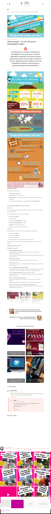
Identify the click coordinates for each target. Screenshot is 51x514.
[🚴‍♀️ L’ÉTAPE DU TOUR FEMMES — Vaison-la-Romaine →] (8, 477)
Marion (15, 400)
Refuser (30, 503)
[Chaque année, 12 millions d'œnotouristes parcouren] (8, 494)
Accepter (17, 503)
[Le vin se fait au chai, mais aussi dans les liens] (42, 494)
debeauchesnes (14, 390)
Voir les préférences (43, 503)
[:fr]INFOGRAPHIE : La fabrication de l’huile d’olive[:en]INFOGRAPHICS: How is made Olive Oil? (37, 300)
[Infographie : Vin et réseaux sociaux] (13, 295)
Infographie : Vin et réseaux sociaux (12, 299)
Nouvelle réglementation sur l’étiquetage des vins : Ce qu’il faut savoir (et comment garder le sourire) (35, 380)
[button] (49, 498)
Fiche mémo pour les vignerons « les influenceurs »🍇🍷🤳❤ (16, 353)
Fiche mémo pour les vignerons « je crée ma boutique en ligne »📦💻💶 (16, 381)
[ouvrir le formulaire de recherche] (43, 4)
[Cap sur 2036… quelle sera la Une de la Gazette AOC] (25, 494)
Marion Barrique (27, 2)
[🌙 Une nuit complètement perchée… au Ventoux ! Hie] (25, 460)
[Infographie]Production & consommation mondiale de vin (24, 300)
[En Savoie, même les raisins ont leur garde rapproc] (42, 460)
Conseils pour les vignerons (12, 39)
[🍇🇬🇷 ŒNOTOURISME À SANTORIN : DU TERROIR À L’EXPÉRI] (8, 460)
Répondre (14, 397)
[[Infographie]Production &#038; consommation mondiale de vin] (25, 295)
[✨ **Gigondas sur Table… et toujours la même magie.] (42, 477)
